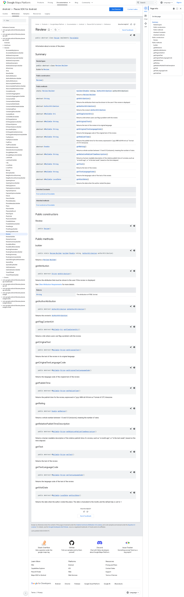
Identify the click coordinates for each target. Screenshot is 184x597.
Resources (37, 14)
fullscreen (177, 8)
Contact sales (132, 9)
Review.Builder (61, 66)
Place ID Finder (36, 572)
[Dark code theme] (134, 35)
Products (40, 3)
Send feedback (127, 30)
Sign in (179, 2)
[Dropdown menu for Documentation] (70, 2)
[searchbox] (14, 20)
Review (56, 38)
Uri (54, 114)
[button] (14, 31)
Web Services (72, 575)
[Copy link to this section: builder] (44, 245)
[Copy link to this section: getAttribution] (51, 266)
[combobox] (146, 2)
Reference (15, 14)
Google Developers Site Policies (58, 527)
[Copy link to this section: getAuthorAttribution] (58, 301)
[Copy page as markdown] (56, 30)
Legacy (47, 14)
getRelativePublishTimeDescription (91, 154)
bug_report (173, 8)
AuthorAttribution (104, 91)
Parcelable (74, 38)
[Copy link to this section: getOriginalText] (53, 342)
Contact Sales (110, 568)
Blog (76, 3)
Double (86, 91)
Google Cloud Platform (92, 584)
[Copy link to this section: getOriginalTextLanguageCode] (68, 362)
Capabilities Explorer (38, 568)
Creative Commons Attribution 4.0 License (89, 525)
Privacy (40, 592)
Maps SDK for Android (38, 575)
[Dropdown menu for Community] (92, 2)
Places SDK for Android (25, 9)
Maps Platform (22, 2)
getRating (81, 147)
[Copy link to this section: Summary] (48, 54)
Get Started (116, 9)
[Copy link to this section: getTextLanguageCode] (60, 467)
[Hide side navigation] (26, 593)
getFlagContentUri (84, 114)
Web (69, 572)
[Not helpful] (134, 24)
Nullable (48, 114)
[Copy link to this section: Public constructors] (60, 214)
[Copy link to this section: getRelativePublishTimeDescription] (72, 424)
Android (6, 9)
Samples (26, 14)
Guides (5, 14)
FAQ (32, 565)
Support (108, 572)
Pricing (50, 3)
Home (37, 24)
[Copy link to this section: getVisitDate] (50, 488)
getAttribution (83, 98)
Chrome (67, 584)
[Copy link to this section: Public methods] (55, 239)
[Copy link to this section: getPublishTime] (52, 383)
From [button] (45, 194)
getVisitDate (82, 179)
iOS (69, 568)
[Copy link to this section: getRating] (47, 403)
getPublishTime (83, 137)
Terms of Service (111, 575)
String (47, 98)
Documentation (62, 3)
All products (119, 584)
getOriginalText (83, 121)
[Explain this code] (131, 35)
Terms (33, 592)
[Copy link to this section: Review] (44, 221)
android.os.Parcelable (47, 194)
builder (80, 91)
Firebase (77, 584)
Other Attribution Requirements (50, 284)
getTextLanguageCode (85, 172)
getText (80, 164)
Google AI (107, 584)
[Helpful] (131, 24)
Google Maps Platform (57, 24)
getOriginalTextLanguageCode (89, 129)
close (180, 8)
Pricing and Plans (111, 565)
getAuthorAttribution (85, 106)
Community (86, 3)
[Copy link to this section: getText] (45, 447)
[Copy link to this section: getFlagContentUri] (56, 322)
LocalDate (57, 179)
